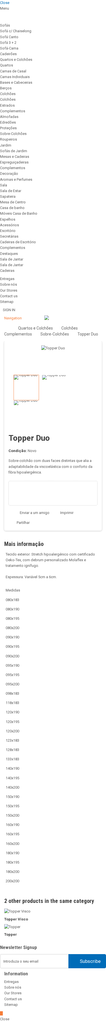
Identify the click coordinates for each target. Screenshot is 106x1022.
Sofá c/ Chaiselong (15, 31)
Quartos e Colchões (16, 59)
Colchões (8, 94)
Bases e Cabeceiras (16, 82)
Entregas (7, 279)
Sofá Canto (9, 37)
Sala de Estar (10, 191)
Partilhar (23, 522)
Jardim (5, 145)
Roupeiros (8, 139)
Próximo (97, 400)
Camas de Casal (13, 71)
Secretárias (9, 236)
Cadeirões (8, 54)
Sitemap (7, 302)
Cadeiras (7, 270)
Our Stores (8, 290)
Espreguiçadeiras (14, 162)
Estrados (7, 105)
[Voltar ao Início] (6, 328)
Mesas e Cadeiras (14, 156)
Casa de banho (12, 208)
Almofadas (9, 117)
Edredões (8, 122)
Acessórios (9, 225)
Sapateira (8, 196)
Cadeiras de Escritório (18, 242)
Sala (3, 185)
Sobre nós (8, 284)
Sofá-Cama (9, 48)
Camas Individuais (15, 77)
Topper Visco (16, 919)
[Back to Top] (1, 1013)
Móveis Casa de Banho (18, 213)
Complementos (12, 111)
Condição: (17, 451)
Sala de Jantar (11, 259)
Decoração (9, 173)
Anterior (9, 400)
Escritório (8, 231)
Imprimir (66, 513)
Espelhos (7, 219)
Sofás (5, 25)
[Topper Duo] (26, 387)
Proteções (8, 128)
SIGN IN (9, 310)
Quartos (6, 65)
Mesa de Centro (13, 202)
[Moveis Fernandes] (47, 318)
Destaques (9, 253)
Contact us (9, 296)
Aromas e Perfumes (16, 179)
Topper (10, 934)
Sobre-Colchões (13, 134)
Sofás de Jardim (13, 151)
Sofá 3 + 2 (8, 42)
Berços (6, 88)
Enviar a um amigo (34, 513)
